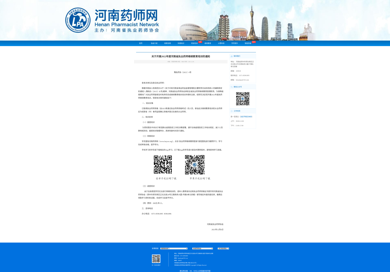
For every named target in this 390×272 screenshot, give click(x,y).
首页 (140, 43)
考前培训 (194, 43)
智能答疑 (248, 43)
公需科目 (221, 43)
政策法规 (167, 43)
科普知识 (181, 43)
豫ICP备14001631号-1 (191, 263)
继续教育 (208, 43)
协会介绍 (154, 43)
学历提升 (234, 43)
